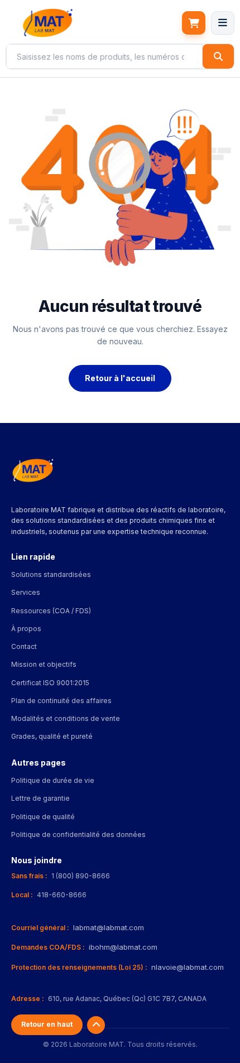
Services (25, 592)
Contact (24, 646)
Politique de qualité (43, 816)
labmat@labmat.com (108, 927)
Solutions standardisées (51, 574)
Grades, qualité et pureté (52, 736)
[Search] (218, 56)
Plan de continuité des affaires (61, 700)
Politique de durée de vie (52, 780)
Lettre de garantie (40, 798)
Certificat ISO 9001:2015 (50, 683)
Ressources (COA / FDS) (51, 611)
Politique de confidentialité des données (78, 834)
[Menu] (222, 23)
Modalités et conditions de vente (65, 718)
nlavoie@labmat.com (187, 967)
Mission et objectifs (43, 664)
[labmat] (47, 23)
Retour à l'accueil (120, 378)
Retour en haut (47, 1024)
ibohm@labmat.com (123, 946)
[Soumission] (193, 23)
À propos (26, 628)
